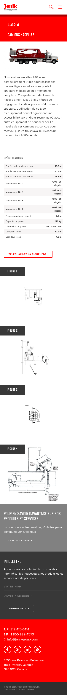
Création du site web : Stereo (19, 690)
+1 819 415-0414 (18, 629)
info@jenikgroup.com (22, 639)
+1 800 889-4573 (21, 634)
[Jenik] (10, 7)
